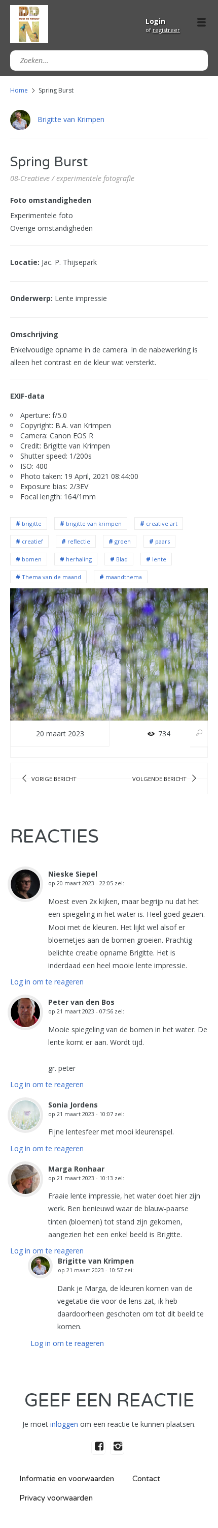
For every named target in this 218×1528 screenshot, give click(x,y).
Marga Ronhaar (76, 1169)
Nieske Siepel (72, 874)
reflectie (78, 541)
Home (19, 90)
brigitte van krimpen (94, 523)
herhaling (79, 559)
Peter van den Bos (81, 1002)
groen (123, 541)
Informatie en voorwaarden (66, 1478)
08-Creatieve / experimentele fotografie (72, 178)
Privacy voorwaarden (56, 1498)
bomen (32, 559)
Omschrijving (34, 334)
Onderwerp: (31, 298)
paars (162, 541)
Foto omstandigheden (50, 200)
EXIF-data (27, 396)
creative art (161, 523)
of (163, 30)
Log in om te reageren (47, 981)
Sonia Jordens (73, 1105)
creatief (32, 541)
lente (159, 559)
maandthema (123, 577)
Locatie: (25, 262)
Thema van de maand (51, 577)
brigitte (32, 523)
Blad (122, 559)
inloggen (64, 1424)
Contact (146, 1478)
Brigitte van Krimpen (71, 119)
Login (155, 21)
